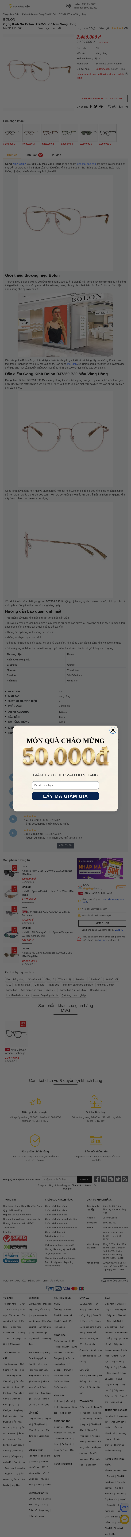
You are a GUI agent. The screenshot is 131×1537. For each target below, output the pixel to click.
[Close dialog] (113, 730)
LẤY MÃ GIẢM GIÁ (65, 796)
